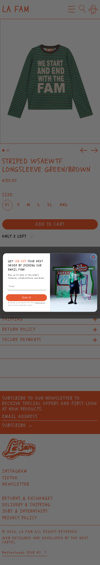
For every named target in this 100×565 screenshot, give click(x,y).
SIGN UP (26, 297)
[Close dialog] (93, 256)
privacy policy (40, 303)
